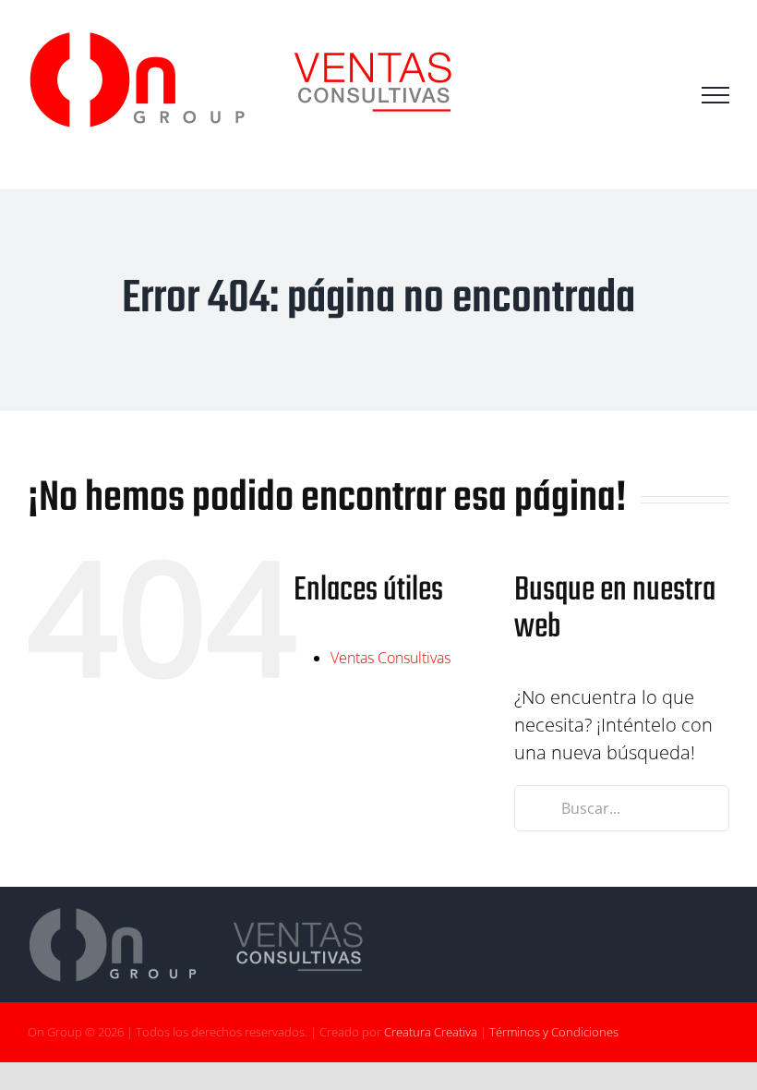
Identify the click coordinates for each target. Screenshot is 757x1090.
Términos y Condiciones (554, 1031)
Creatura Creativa (430, 1031)
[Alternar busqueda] (663, 94)
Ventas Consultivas (390, 658)
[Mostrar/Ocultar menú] (715, 95)
